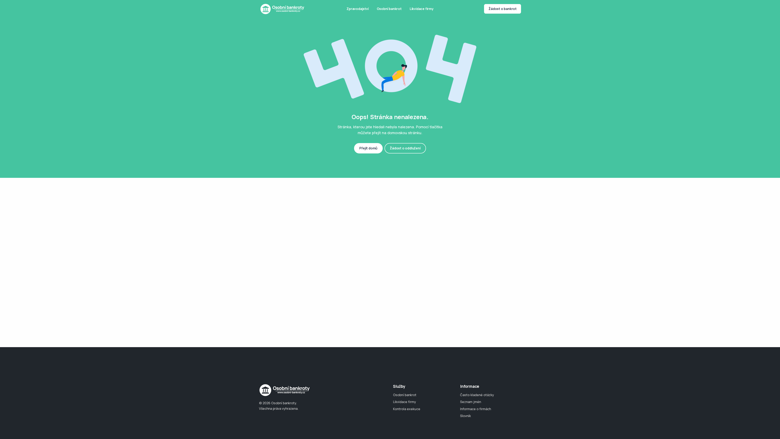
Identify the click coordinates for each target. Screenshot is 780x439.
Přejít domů (368, 148)
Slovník (465, 416)
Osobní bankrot (389, 9)
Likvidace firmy (421, 9)
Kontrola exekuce (406, 409)
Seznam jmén (470, 402)
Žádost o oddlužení (405, 148)
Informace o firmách (475, 409)
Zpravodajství (357, 9)
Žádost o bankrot (503, 9)
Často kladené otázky (477, 395)
